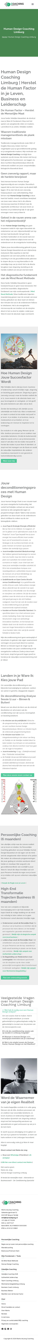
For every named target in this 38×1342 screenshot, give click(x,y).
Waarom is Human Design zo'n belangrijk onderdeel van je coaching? (18, 1038)
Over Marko (5, 1310)
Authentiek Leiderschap (9, 1277)
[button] (19, 1011)
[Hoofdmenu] (32, 4)
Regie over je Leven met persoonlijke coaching (17, 1244)
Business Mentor (7, 1291)
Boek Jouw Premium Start (10, 1251)
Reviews (4, 1314)
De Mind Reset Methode (9, 1261)
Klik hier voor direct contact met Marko (17, 1162)
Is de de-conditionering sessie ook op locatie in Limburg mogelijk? (18, 1032)
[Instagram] (11, 1329)
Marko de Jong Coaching (25, 1339)
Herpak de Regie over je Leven (13, 883)
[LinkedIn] (8, 1329)
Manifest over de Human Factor (12, 1294)
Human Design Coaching (10, 1264)
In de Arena (5, 1317)
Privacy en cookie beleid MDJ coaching (14, 1320)
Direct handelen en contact (10, 1307)
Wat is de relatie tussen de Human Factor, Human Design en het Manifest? (18, 1043)
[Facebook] (2, 1329)
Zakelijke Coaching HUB (9, 1274)
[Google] (5, 1329)
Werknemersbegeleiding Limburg (13, 1284)
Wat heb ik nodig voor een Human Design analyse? (17, 1011)
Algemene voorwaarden (9, 1324)
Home (3, 1304)
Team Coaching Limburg (9, 1281)
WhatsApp (15, 1155)
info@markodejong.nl (9, 1218)
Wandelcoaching (7, 1248)
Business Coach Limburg (10, 1287)
